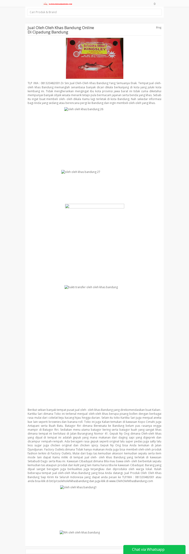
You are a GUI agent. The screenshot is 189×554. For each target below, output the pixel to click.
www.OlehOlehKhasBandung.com (131, 481)
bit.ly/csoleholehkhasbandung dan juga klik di (79, 481)
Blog (158, 27)
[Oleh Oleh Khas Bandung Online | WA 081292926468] (57, 3)
